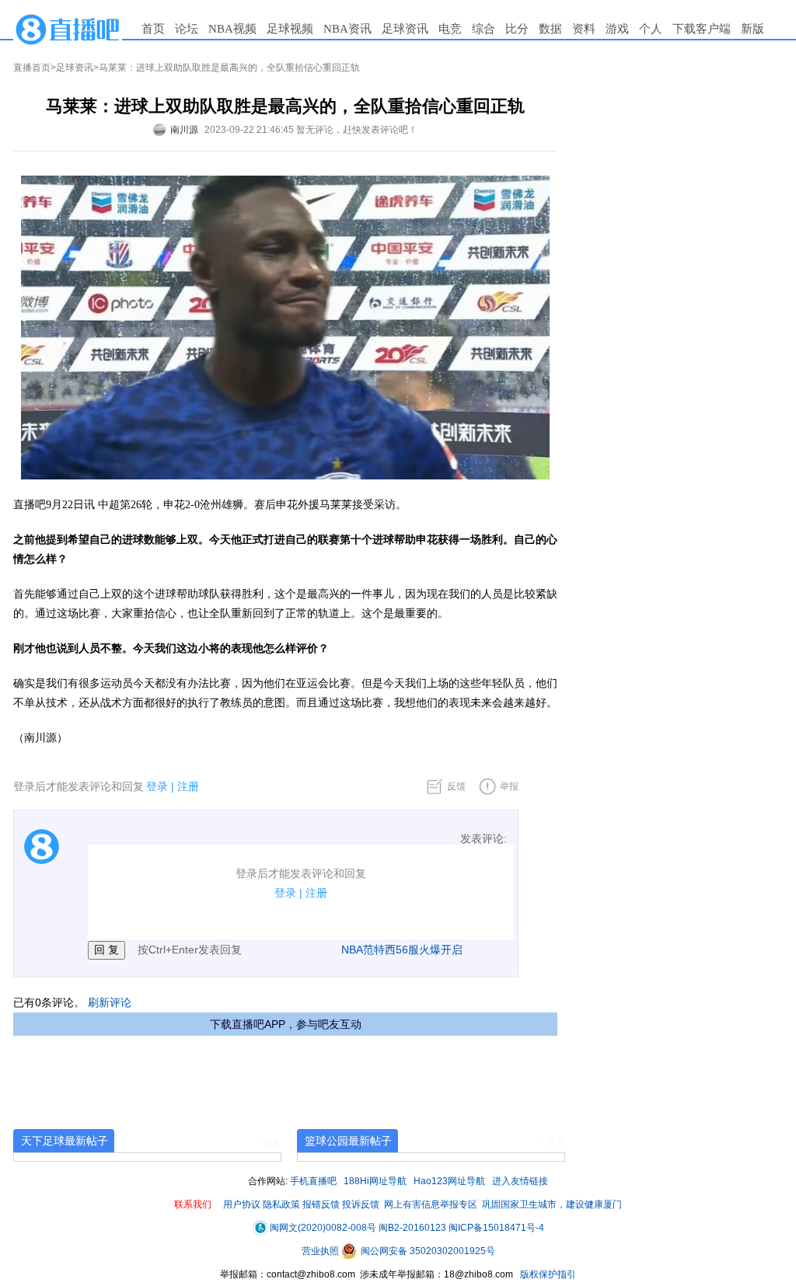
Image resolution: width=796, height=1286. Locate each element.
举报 (509, 786)
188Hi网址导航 (375, 1181)
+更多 (269, 1142)
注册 (188, 786)
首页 (153, 29)
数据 (550, 29)
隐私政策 (281, 1204)
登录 (157, 786)
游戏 (617, 29)
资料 (583, 29)
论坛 (186, 29)
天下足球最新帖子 (64, 1140)
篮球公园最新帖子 (348, 1140)
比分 (517, 29)
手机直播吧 (313, 1181)
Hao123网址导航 (449, 1181)
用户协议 (241, 1204)
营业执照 (321, 1251)
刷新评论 (109, 1002)
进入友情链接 (520, 1181)
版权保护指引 (547, 1274)
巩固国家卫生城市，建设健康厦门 (552, 1204)
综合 (483, 29)
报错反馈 (321, 1204)
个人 (650, 29)
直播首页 (32, 67)
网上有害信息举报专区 (430, 1204)
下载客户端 (701, 29)
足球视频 (290, 29)
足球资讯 (405, 29)
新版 (752, 29)
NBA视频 (232, 29)
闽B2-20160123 (412, 1227)
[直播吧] (67, 28)
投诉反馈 (360, 1204)
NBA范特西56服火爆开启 (402, 949)
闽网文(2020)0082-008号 (323, 1227)
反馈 (456, 786)
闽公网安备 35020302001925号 (426, 1251)
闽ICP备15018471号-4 (496, 1227)
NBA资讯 (347, 29)
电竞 (450, 29)
